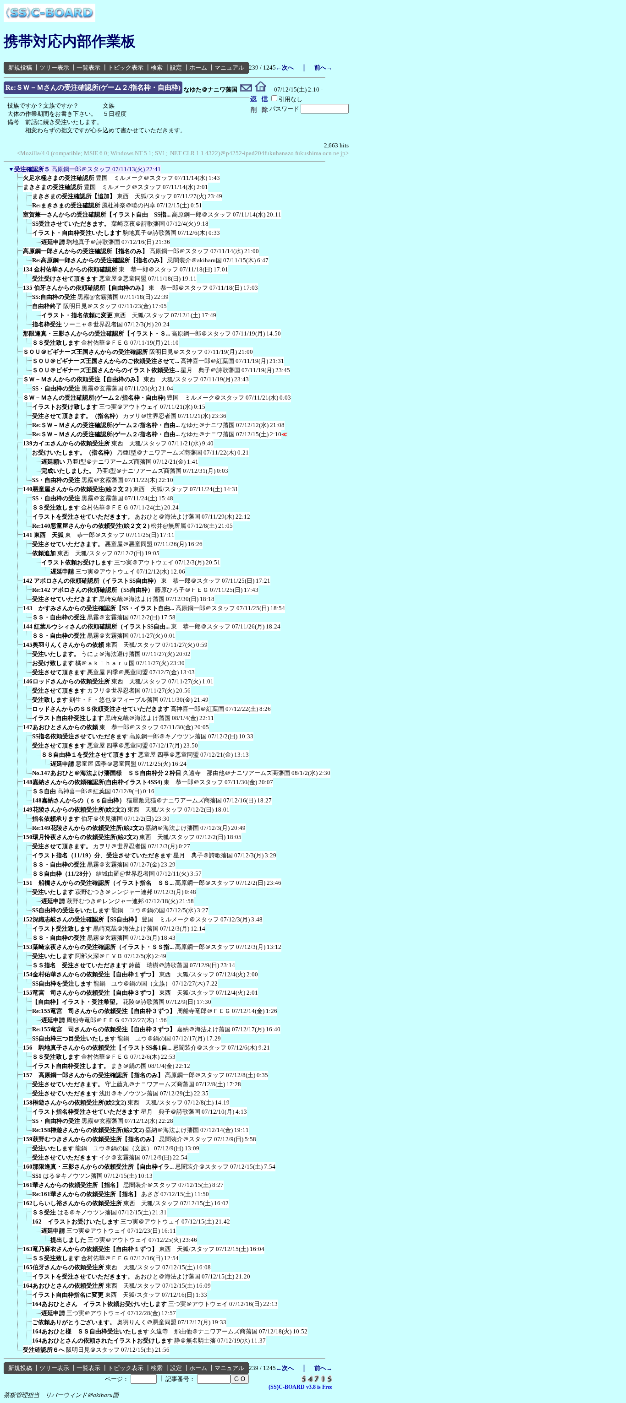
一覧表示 (88, 67)
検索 (157, 67)
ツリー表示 (54, 67)
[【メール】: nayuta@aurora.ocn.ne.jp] (246, 90)
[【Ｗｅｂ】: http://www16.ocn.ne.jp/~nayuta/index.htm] (260, 90)
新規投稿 (20, 67)
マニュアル (229, 67)
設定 (176, 67)
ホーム (198, 67)
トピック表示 (125, 67)
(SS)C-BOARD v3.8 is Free (300, 1387)
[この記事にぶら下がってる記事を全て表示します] (18, 181)
